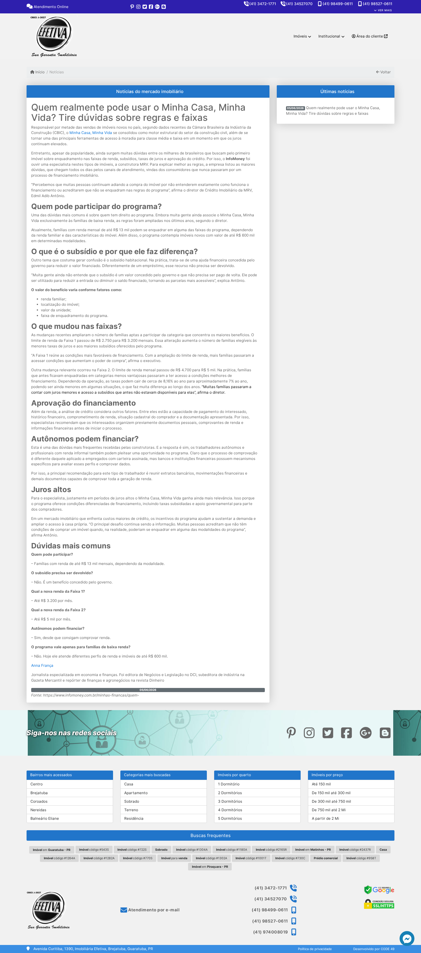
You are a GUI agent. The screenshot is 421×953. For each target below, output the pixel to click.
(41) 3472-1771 (262, 3)
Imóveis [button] (300, 36)
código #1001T (251, 858)
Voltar (385, 72)
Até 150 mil (321, 784)
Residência (134, 818)
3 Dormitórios (230, 801)
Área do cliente (369, 36)
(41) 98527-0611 (377, 3)
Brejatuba (39, 793)
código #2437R (355, 849)
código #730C (290, 858)
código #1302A (211, 858)
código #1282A (99, 858)
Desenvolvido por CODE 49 (373, 949)
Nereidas (38, 810)
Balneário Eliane (44, 818)
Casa (128, 784)
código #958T (361, 858)
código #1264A (59, 858)
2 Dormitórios (230, 793)
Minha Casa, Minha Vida (90, 132)
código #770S (138, 858)
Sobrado (131, 801)
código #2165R (271, 849)
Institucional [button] (329, 36)
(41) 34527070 (299, 3)
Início (39, 72)
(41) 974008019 (270, 932)
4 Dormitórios (230, 810)
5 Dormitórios (230, 818)
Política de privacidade (315, 949)
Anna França (42, 665)
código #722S (132, 849)
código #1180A (231, 849)
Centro (36, 784)
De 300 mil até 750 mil (331, 801)
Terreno (131, 810)
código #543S (94, 849)
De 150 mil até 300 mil (331, 793)
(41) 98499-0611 (338, 3)
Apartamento (136, 793)
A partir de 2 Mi (325, 818)
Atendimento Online (50, 6)
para (174, 858)
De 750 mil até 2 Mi (329, 810)
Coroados (39, 801)
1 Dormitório (228, 784)
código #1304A (192, 849)
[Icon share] (132, 7)
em (51, 850)
